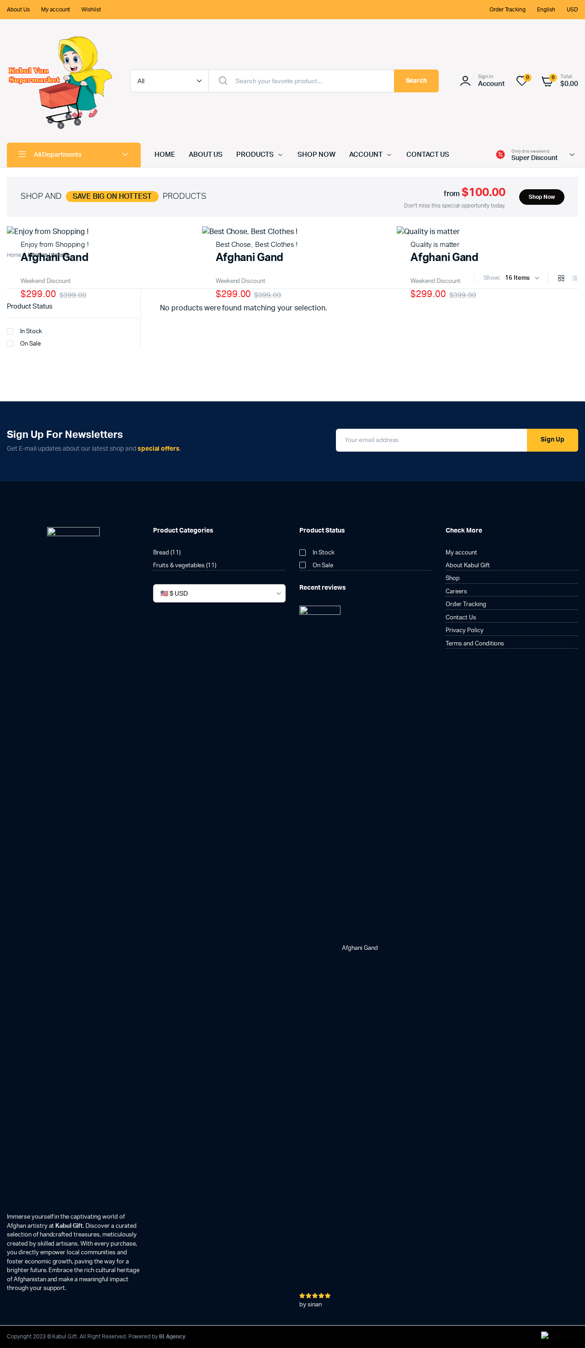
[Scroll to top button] (564, 1327)
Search (416, 81)
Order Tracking (507, 9)
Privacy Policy (465, 631)
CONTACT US (427, 154)
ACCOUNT (366, 154)
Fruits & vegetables (179, 566)
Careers (456, 592)
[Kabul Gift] (59, 80)
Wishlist (91, 9)
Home (14, 255)
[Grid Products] (561, 279)
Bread (161, 553)
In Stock (31, 332)
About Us (18, 9)
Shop (453, 578)
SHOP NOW (316, 154)
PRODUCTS (255, 154)
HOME (164, 154)
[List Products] (574, 279)
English (546, 9)
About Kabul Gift (468, 566)
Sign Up (552, 440)
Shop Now (542, 197)
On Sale (30, 344)
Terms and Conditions (475, 644)
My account (55, 9)
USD (572, 9)
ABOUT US (206, 154)
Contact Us (461, 618)
